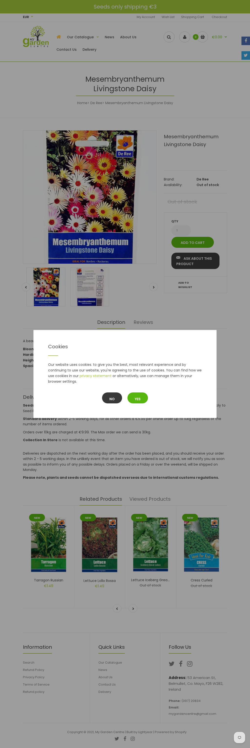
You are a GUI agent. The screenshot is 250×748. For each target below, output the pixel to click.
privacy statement (96, 375)
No (112, 399)
